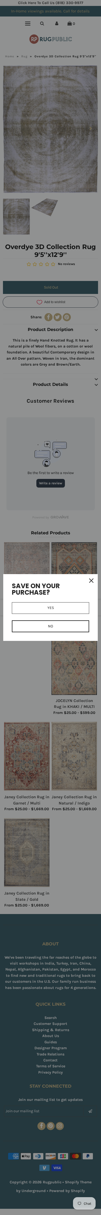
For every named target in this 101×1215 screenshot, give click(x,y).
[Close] (91, 580)
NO (50, 626)
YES (50, 607)
